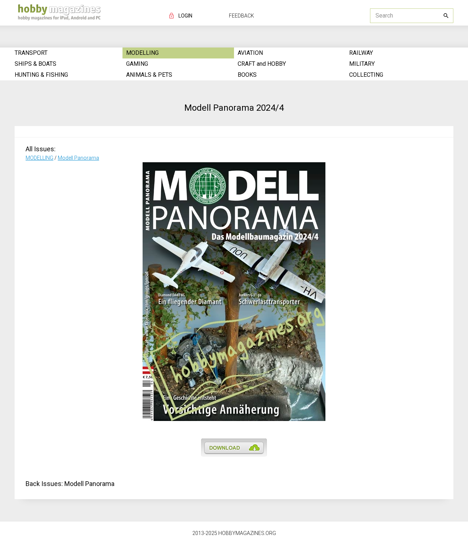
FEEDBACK (241, 16)
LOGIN (185, 16)
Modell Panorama (78, 158)
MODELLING (39, 158)
